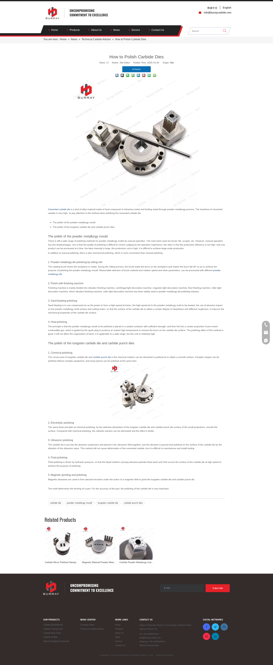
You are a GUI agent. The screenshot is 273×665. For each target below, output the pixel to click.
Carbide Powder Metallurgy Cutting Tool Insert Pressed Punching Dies (136, 562)
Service (135, 30)
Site (172, 62)
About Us (96, 30)
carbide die (55, 503)
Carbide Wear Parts (52, 633)
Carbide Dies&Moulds (53, 625)
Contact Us (158, 30)
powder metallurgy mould (79, 503)
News (116, 30)
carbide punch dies (133, 503)
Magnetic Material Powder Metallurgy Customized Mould (99, 562)
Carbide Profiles (50, 637)
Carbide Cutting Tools (53, 629)
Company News (87, 625)
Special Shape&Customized (56, 641)
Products (75, 30)
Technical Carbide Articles (92, 629)
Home (54, 30)
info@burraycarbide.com (150, 638)
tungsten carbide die (108, 503)
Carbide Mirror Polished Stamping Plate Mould (62, 562)
